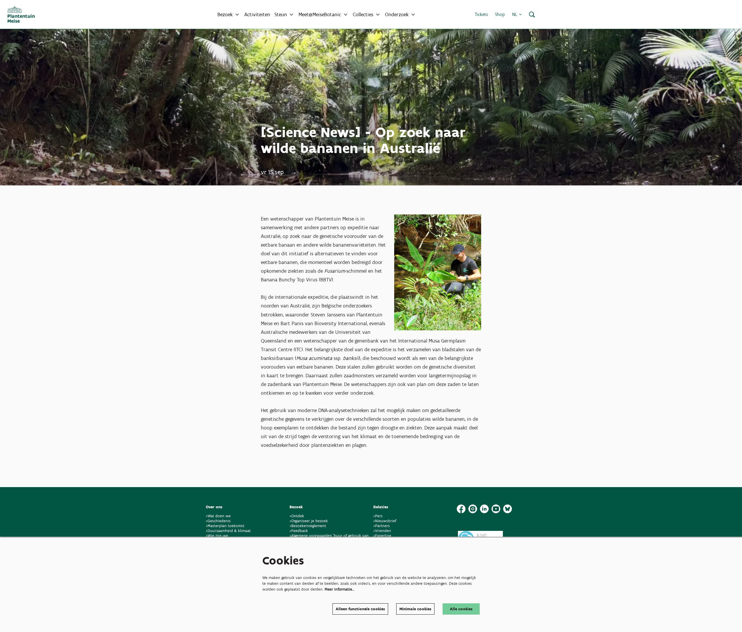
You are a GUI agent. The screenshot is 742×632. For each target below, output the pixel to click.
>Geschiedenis (218, 520)
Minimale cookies (415, 608)
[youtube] (496, 508)
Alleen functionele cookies (360, 608)
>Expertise (382, 535)
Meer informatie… (339, 589)
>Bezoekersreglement (308, 525)
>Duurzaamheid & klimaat (228, 530)
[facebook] (461, 508)
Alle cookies (461, 608)
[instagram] (472, 508)
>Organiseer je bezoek (309, 520)
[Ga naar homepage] (21, 14)
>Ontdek (297, 515)
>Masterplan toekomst (225, 525)
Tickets (481, 14)
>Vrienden (382, 530)
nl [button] (515, 14)
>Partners (381, 525)
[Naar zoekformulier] (532, 14)
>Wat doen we (218, 515)
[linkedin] (484, 508)
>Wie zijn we (217, 535)
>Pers (378, 515)
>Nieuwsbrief (384, 520)
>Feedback (299, 530)
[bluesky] (507, 508)
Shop (500, 14)
